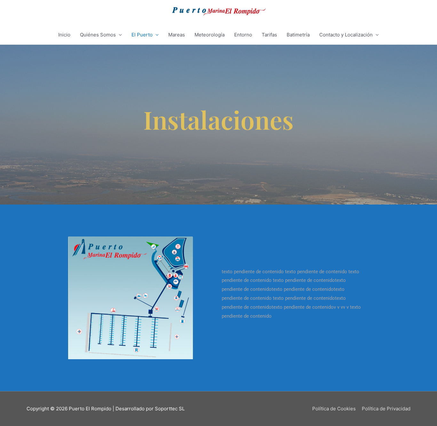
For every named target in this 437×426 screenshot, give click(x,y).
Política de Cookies (334, 409)
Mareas (176, 35)
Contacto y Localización (346, 35)
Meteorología (210, 35)
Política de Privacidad (386, 409)
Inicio (64, 35)
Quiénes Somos (98, 35)
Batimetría (298, 35)
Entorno (243, 35)
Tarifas (269, 35)
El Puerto (142, 35)
